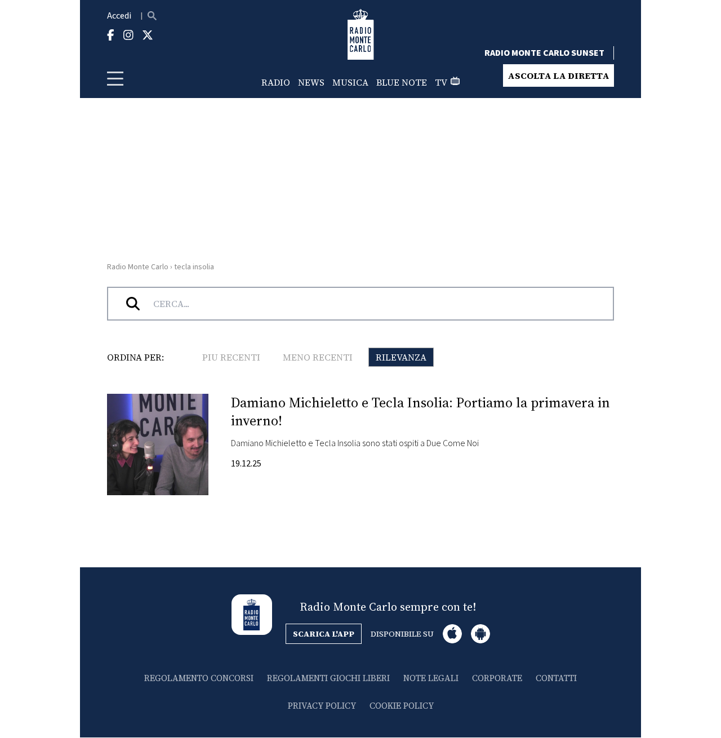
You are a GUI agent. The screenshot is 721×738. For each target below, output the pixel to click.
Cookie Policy (402, 706)
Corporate (497, 678)
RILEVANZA (401, 357)
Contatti (556, 678)
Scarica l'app (323, 633)
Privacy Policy (322, 706)
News (311, 82)
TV (441, 82)
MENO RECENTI (318, 357)
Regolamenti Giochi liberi (328, 678)
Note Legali (431, 678)
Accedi (119, 16)
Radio (275, 82)
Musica (350, 82)
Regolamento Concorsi (198, 678)
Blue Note (401, 82)
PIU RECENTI (231, 357)
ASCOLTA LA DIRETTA (558, 75)
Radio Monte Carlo (137, 267)
